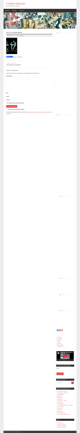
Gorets (58, 341)
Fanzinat (59, 340)
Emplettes (59, 337)
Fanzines (14, 10)
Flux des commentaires (61, 425)
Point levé (59, 343)
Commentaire (9, 76)
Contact (22, 10)
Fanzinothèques (60, 394)
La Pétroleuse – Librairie (62, 400)
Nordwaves (59, 409)
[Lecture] (57, 359)
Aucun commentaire (20, 35)
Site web (8, 99)
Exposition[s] (59, 338)
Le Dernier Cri (60, 402)
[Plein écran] (72, 359)
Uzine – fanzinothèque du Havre (63, 414)
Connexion (59, 422)
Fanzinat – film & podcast (62, 391)
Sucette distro (60, 411)
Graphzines (59, 396)
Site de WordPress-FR (61, 427)
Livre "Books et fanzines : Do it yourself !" (65, 405)
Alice (14, 35)
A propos (7, 10)
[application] (65, 356)
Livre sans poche (60, 406)
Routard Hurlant (60, 344)
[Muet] (70, 359)
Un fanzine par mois (61, 412)
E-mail (7, 96)
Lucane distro (60, 408)
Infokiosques (59, 399)
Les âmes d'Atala (60, 403)
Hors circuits (59, 397)
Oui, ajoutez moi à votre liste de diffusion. (16, 109)
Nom (7, 92)
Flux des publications (61, 424)
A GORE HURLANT (15, 4)
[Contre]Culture (60, 346)
